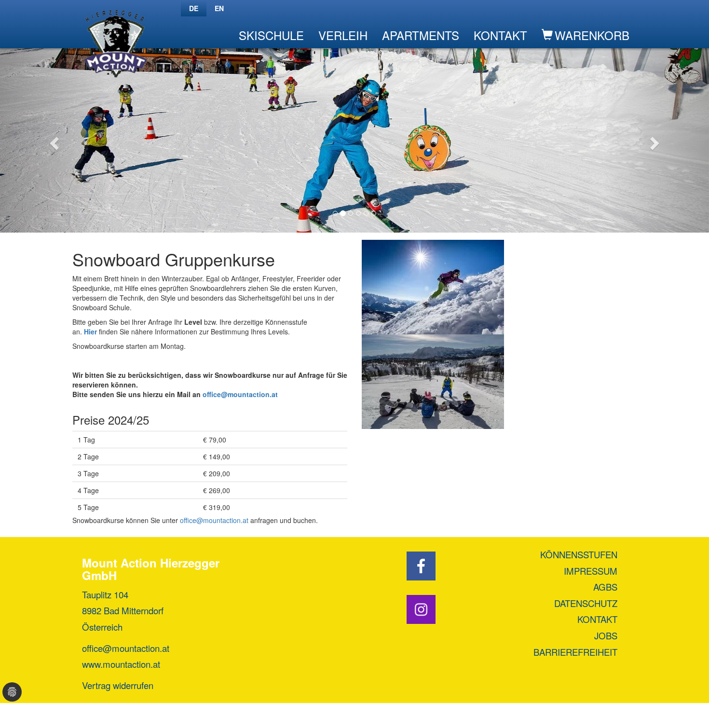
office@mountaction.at (240, 394)
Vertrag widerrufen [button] (117, 685)
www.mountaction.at (121, 664)
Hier (91, 331)
